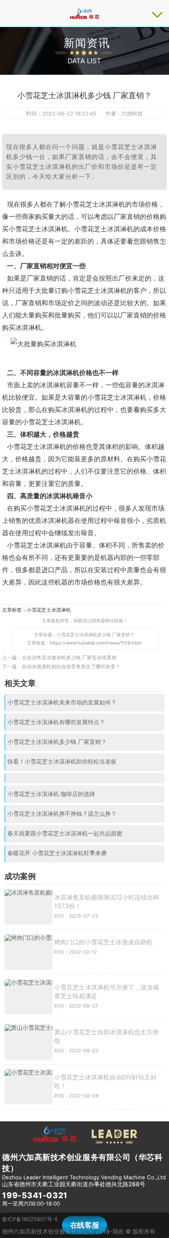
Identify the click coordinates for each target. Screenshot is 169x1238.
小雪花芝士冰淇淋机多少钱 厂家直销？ (57, 742)
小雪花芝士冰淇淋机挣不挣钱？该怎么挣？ (61, 813)
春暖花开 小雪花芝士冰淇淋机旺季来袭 (57, 853)
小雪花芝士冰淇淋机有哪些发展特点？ (56, 722)
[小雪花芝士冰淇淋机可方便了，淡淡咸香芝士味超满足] (29, 997)
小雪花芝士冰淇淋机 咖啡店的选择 (51, 794)
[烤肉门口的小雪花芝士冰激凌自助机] (29, 952)
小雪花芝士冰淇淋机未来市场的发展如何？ (61, 702)
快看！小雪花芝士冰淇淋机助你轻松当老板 (61, 761)
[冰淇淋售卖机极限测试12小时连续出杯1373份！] (29, 907)
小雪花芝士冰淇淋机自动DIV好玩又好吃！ (105, 1081)
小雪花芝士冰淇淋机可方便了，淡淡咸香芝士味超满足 (106, 991)
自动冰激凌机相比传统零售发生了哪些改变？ (71, 666)
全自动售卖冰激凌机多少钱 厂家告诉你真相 (69, 657)
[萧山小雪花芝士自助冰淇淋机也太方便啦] (29, 1042)
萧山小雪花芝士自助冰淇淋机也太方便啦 (106, 1036)
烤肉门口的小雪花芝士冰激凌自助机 (103, 942)
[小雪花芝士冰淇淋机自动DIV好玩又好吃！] (29, 1087)
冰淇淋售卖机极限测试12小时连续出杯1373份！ (106, 901)
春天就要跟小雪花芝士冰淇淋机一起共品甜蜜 (64, 833)
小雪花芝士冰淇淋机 (49, 610)
